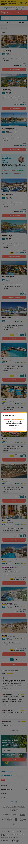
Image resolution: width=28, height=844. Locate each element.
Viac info (14, 429)
